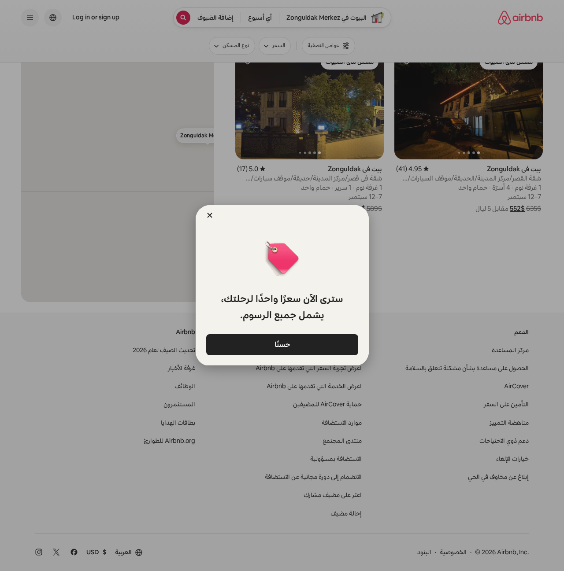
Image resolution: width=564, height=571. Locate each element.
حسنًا (282, 344)
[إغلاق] (209, 215)
